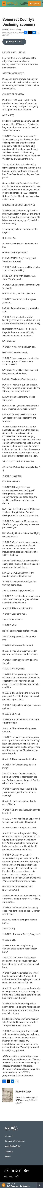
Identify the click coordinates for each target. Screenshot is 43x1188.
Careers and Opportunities (15, 1141)
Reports (8, 1156)
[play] (3, 1185)
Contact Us (9, 1151)
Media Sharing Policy (12, 1146)
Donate (35, 4)
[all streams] (40, 1185)
